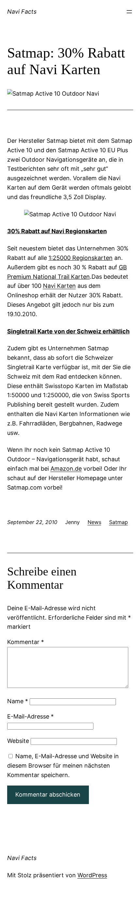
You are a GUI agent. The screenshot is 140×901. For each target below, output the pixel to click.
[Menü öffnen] (129, 12)
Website (18, 740)
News (94, 522)
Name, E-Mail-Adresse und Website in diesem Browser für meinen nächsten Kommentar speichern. (63, 765)
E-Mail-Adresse (30, 716)
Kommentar (25, 642)
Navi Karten (59, 285)
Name (17, 701)
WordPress (92, 875)
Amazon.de (66, 468)
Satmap (118, 522)
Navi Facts (21, 11)
